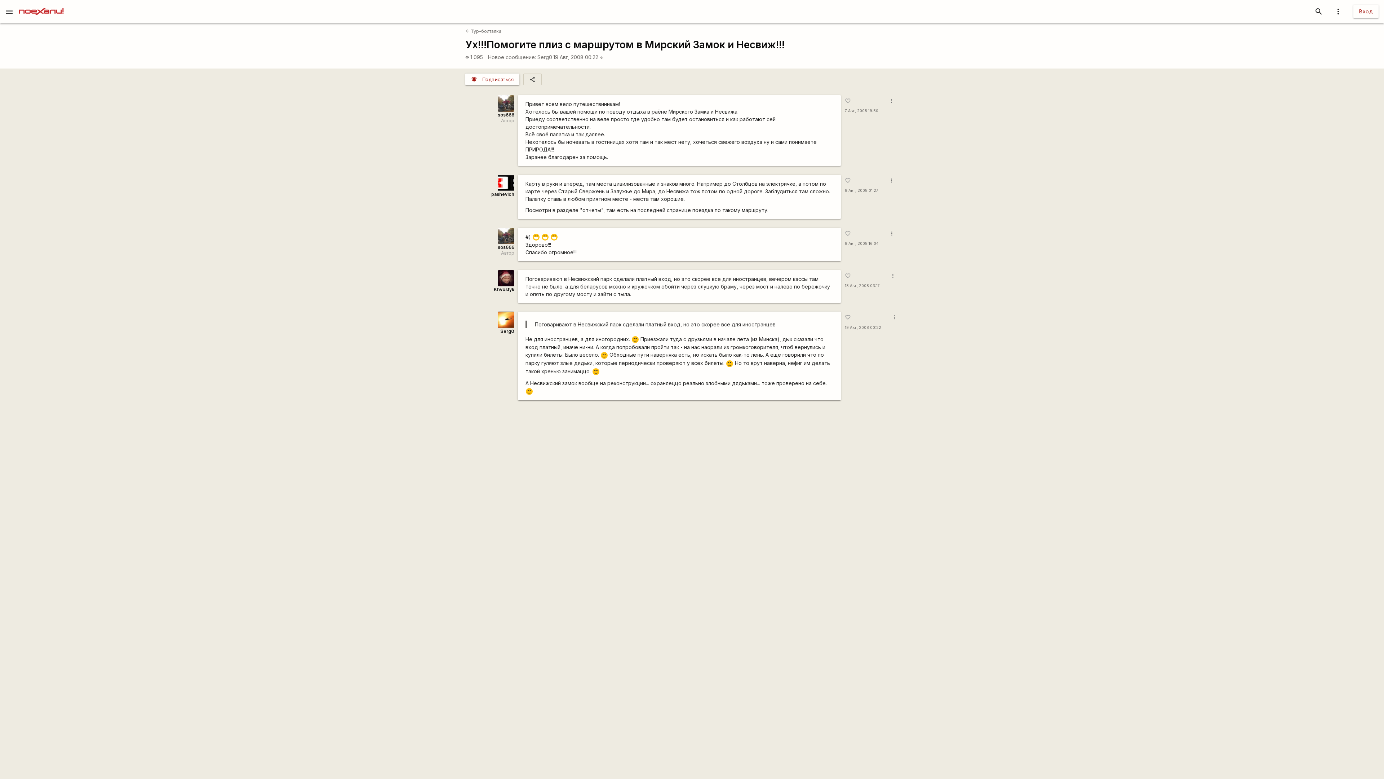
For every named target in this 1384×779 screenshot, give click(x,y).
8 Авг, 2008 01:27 (861, 190)
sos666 (506, 115)
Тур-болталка (483, 31)
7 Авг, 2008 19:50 (861, 111)
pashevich (502, 194)
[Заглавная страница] (41, 5)
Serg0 (544, 57)
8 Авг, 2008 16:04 (862, 243)
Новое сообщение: (512, 57)
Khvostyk (504, 289)
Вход (1366, 11)
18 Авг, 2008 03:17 (862, 285)
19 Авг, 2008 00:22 (578, 57)
